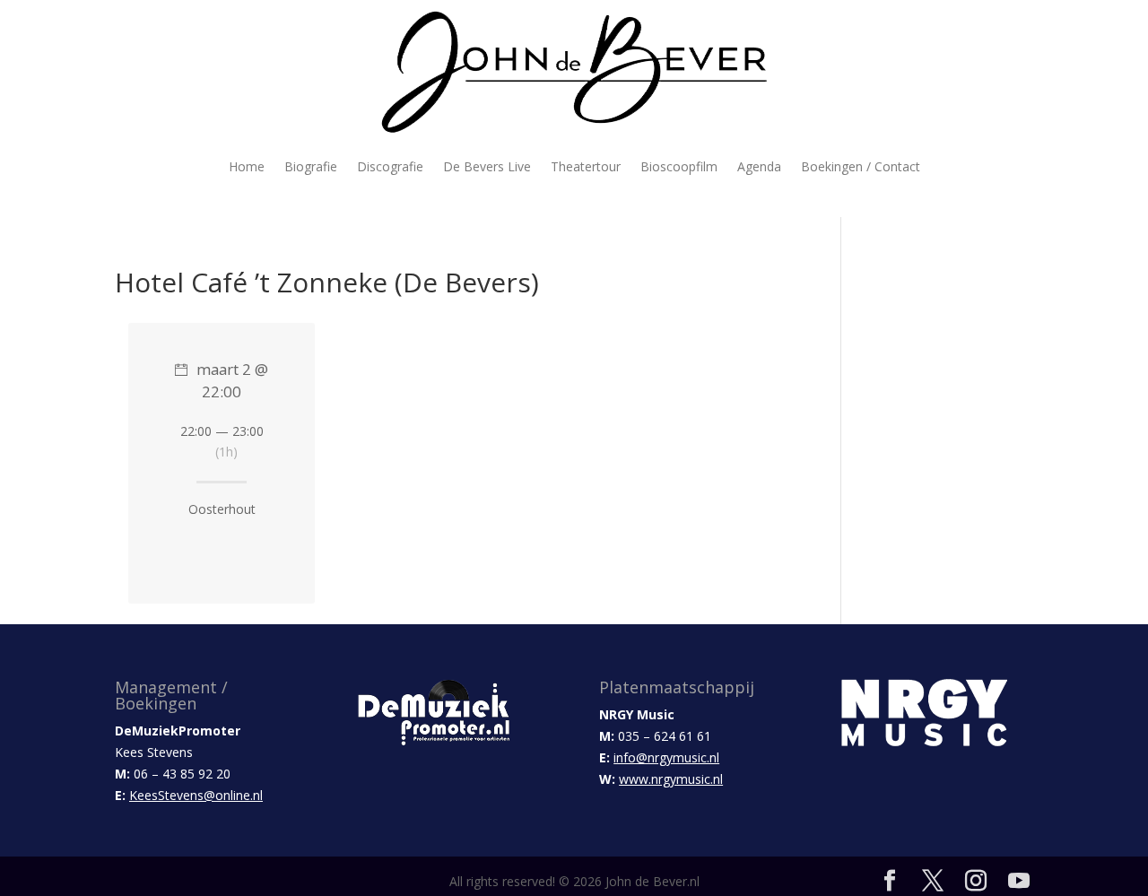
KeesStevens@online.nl (196, 795)
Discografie (390, 166)
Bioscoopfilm (679, 166)
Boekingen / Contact (860, 166)
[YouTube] (1019, 881)
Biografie (310, 166)
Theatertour (586, 166)
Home (247, 166)
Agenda (759, 166)
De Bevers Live (487, 166)
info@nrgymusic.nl (666, 757)
